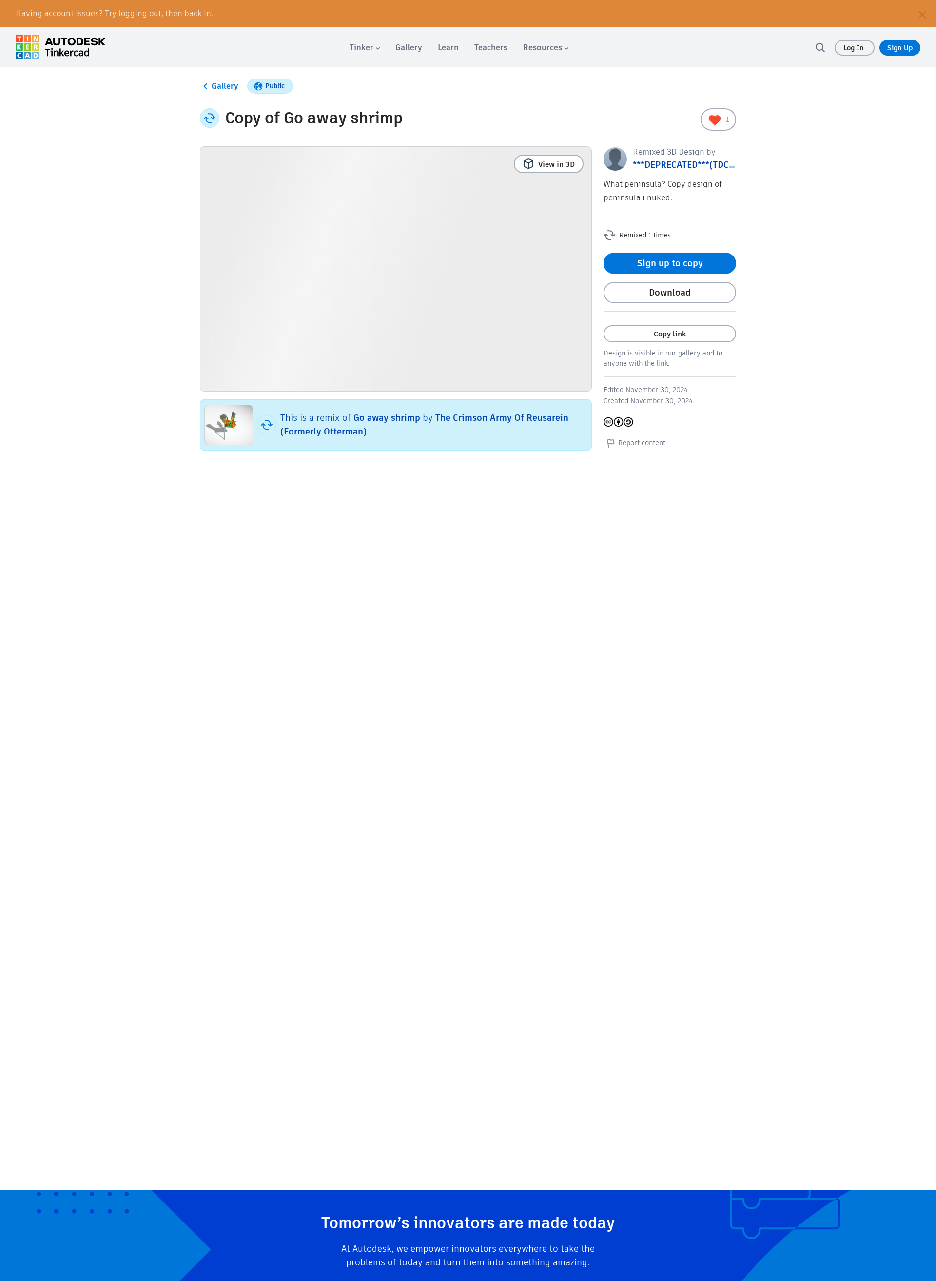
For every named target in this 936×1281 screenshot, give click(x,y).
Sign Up (900, 48)
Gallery (225, 86)
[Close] (922, 13)
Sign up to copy (670, 263)
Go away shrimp (386, 418)
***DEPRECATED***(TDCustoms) (698, 164)
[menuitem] (365, 47)
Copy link (670, 334)
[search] (820, 47)
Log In (854, 48)
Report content (641, 443)
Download (670, 292)
